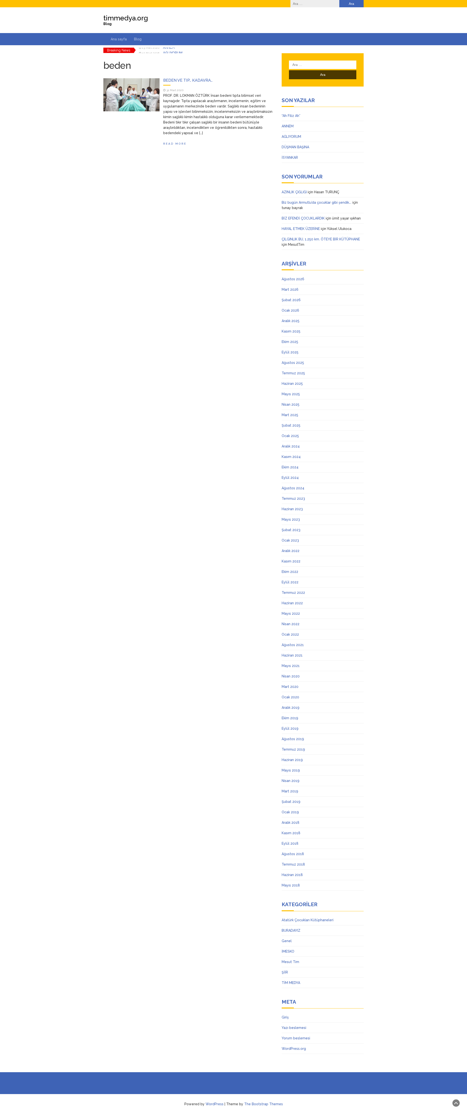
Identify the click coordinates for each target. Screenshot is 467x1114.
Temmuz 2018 (293, 864)
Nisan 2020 (291, 676)
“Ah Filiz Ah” (291, 116)
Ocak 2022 (290, 634)
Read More (175, 143)
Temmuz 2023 (293, 498)
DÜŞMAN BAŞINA (295, 147)
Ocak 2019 (290, 812)
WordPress (215, 1104)
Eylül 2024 (290, 478)
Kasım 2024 (291, 457)
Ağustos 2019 (293, 739)
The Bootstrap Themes (263, 1104)
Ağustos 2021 (293, 645)
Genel (287, 941)
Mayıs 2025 (291, 394)
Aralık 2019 (290, 708)
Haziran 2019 (292, 760)
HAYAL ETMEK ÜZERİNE (301, 229)
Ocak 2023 (290, 540)
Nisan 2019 (290, 781)
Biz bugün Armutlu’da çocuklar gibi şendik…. (316, 202)
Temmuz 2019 (293, 749)
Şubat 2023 (291, 530)
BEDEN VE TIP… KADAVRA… (188, 80)
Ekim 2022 (290, 572)
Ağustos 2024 (293, 488)
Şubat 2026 (291, 300)
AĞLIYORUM (172, 50)
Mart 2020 (290, 687)
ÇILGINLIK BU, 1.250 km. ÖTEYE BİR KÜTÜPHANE (321, 239)
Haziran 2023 (292, 509)
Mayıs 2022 (291, 613)
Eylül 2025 (290, 352)
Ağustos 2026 (293, 279)
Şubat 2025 (291, 425)
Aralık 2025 (290, 321)
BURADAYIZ (291, 930)
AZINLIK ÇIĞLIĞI (294, 192)
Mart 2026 (290, 289)
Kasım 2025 (291, 331)
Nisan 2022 (290, 624)
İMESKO (288, 951)
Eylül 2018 (290, 843)
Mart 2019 (290, 791)
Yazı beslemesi (294, 1028)
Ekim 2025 (290, 342)
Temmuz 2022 (293, 593)
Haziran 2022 (292, 603)
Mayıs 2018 (291, 885)
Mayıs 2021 (291, 666)
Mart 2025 (290, 415)
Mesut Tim (290, 962)
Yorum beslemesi (296, 1038)
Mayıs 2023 (291, 519)
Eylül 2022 (290, 582)
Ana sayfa (119, 39)
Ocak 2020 (290, 697)
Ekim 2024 (290, 467)
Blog (138, 39)
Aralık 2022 (290, 551)
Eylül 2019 (290, 728)
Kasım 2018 (291, 833)
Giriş (285, 1017)
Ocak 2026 (290, 310)
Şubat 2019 (291, 802)
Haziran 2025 (292, 384)
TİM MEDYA (291, 983)
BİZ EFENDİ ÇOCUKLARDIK (303, 218)
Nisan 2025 (290, 404)
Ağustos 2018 (293, 854)
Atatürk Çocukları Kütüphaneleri (307, 920)
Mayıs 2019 (291, 770)
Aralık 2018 (290, 823)
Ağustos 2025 (293, 363)
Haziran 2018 (292, 875)
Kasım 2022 (291, 561)
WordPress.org (294, 1049)
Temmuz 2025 (293, 373)
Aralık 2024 (291, 446)
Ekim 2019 (290, 718)
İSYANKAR (290, 157)
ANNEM (288, 126)
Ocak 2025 (290, 436)
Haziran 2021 (292, 655)
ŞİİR (285, 972)
